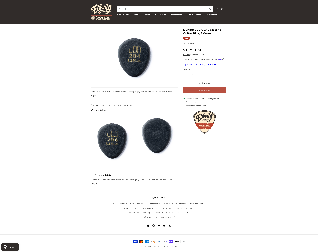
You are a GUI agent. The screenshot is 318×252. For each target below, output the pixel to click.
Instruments (141, 204)
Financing (136, 208)
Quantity (186, 69)
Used (131, 204)
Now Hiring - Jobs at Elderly (175, 204)
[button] (123, 14)
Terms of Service (150, 208)
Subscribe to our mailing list (140, 212)
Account (185, 212)
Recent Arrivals (120, 204)
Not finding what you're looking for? (159, 217)
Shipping (186, 55)
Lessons (178, 208)
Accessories (155, 204)
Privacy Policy (166, 208)
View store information (196, 106)
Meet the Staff (196, 204)
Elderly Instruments (154, 246)
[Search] (210, 9)
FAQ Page (189, 208)
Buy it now (204, 90)
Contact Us (174, 212)
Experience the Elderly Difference (200, 64)
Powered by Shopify (169, 246)
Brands (126, 208)
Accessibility (161, 212)
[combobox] (165, 9)
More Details (100, 110)
